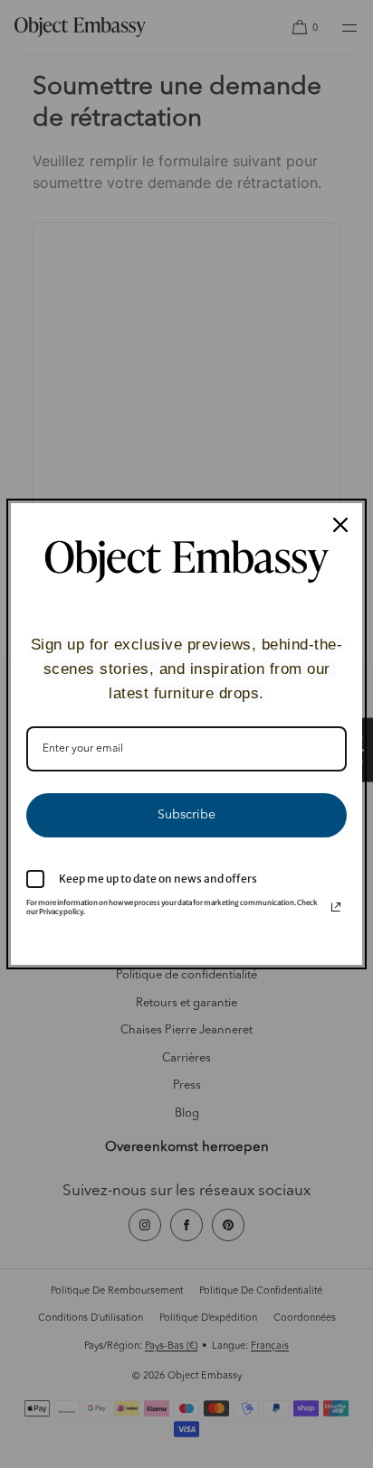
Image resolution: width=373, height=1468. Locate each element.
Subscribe (186, 815)
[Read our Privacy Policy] (336, 907)
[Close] (340, 525)
